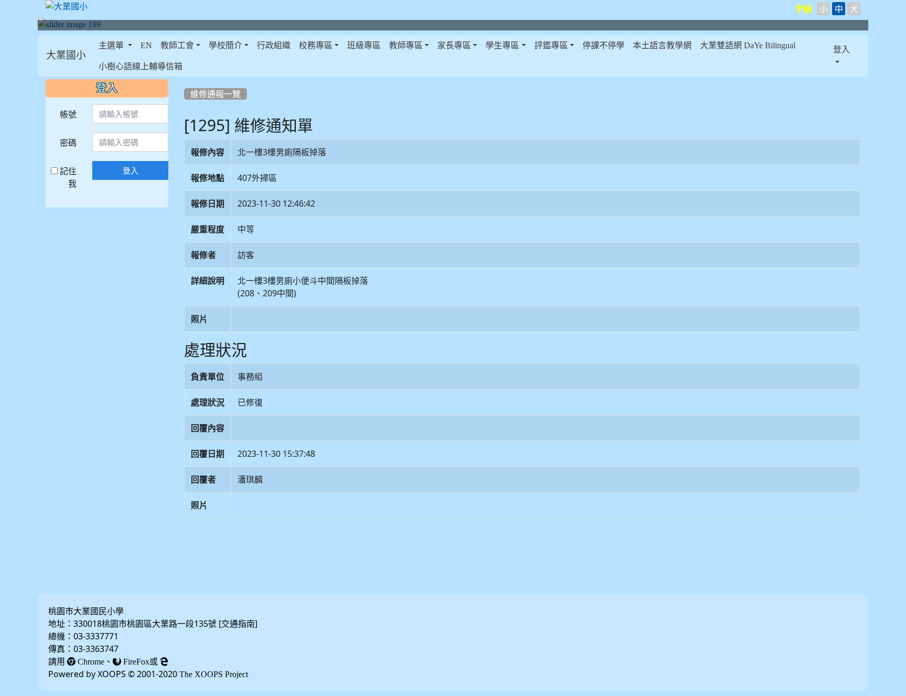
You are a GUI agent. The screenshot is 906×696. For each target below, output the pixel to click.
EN (146, 45)
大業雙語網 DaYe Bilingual (747, 45)
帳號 (68, 114)
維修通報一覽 (215, 94)
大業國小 (66, 55)
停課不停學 (603, 45)
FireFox (135, 661)
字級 (803, 9)
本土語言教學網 (662, 45)
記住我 (67, 177)
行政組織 (273, 45)
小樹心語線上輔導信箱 (140, 66)
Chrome (90, 661)
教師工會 (177, 45)
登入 (130, 170)
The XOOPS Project (213, 674)
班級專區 (364, 45)
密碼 (68, 142)
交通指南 (238, 623)
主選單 (112, 45)
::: (96, 55)
